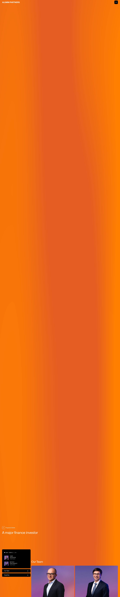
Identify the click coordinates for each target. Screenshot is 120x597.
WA (5, 587)
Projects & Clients (10, 527)
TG (8, 587)
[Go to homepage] (11, 2)
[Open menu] (116, 2)
